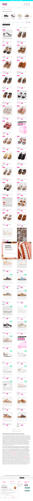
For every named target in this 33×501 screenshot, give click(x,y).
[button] (30, 242)
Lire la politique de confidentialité (5, 494)
